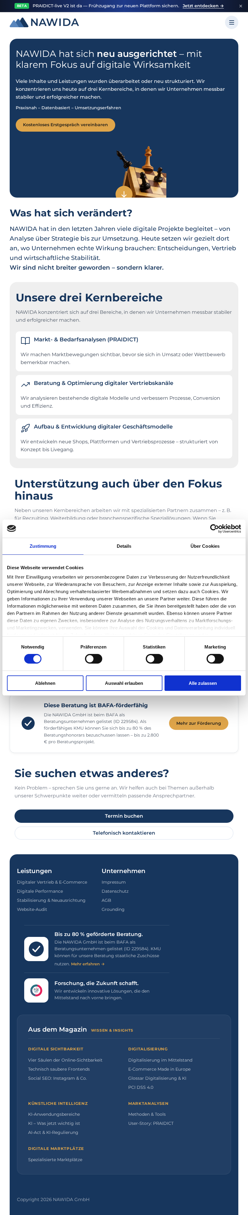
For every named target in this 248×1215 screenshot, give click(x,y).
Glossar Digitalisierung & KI (157, 1078)
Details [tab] (124, 545)
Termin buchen (124, 816)
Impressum (114, 882)
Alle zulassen (203, 683)
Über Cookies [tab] (205, 545)
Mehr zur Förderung (198, 723)
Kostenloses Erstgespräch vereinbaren (65, 124)
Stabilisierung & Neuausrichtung (51, 900)
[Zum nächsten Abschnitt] (124, 194)
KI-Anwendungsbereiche (54, 1114)
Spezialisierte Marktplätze (55, 1159)
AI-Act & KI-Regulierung (53, 1132)
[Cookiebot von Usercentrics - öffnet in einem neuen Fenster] (214, 528)
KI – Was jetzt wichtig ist (54, 1123)
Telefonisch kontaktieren (124, 833)
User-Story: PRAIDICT (151, 1123)
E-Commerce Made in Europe (159, 1069)
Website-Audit (32, 909)
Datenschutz (115, 891)
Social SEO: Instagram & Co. (57, 1078)
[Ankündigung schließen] (240, 6)
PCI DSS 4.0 (140, 1087)
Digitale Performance (40, 891)
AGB (106, 900)
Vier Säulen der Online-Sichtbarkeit (65, 1060)
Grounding (113, 909)
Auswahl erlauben (124, 683)
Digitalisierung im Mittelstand (160, 1060)
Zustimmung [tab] (43, 545)
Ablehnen (45, 683)
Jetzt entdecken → (203, 5)
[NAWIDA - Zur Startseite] (44, 22)
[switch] (93, 659)
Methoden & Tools (147, 1114)
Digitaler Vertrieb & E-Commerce (52, 882)
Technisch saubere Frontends (59, 1069)
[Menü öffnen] (231, 22)
